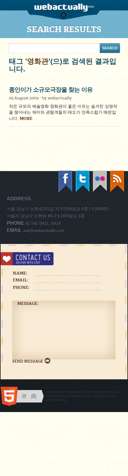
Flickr (100, 181)
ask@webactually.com (44, 230)
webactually (60, 98)
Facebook (65, 181)
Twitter (83, 181)
